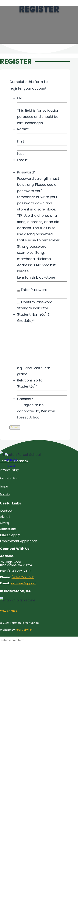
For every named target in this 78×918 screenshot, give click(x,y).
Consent (25, 398)
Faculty (5, 494)
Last (20, 153)
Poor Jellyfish (24, 630)
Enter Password (34, 289)
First (20, 141)
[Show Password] (18, 291)
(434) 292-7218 (23, 577)
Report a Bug (9, 478)
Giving (4, 523)
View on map (8, 611)
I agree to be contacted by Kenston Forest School (36, 411)
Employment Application (18, 541)
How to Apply (10, 535)
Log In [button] (4, 486)
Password (26, 172)
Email (22, 160)
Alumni (5, 517)
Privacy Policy (9, 470)
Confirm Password (36, 302)
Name (23, 129)
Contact (6, 510)
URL (20, 98)
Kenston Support (23, 583)
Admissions (8, 529)
